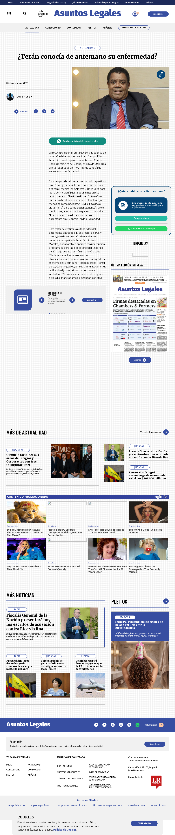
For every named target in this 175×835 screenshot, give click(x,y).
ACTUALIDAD (32, 27)
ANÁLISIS (107, 27)
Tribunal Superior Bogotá (107, 2)
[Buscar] (25, 14)
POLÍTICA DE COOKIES (67, 786)
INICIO (9, 764)
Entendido (144, 823)
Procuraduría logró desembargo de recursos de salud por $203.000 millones (147, 475)
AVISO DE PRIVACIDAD (99, 772)
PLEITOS (92, 27)
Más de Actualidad (26, 432)
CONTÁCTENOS (64, 766)
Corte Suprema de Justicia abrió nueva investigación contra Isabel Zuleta (53, 664)
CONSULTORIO (53, 27)
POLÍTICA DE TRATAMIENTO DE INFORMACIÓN (102, 778)
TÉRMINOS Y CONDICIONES (70, 778)
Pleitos (119, 601)
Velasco (149, 2)
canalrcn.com (136, 805)
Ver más (137, 360)
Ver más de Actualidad (150, 432)
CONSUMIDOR (74, 27)
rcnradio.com (159, 805)
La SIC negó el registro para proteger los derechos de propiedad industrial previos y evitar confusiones (138, 634)
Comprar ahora (141, 218)
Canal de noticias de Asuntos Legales (80, 141)
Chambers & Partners (30, 2)
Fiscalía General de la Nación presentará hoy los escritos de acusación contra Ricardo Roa (149, 454)
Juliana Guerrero (80, 2)
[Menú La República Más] (9, 14)
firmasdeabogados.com (107, 805)
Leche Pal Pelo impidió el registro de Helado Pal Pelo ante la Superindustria (139, 624)
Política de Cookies (64, 829)
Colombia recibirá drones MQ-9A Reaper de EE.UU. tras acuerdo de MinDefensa (89, 664)
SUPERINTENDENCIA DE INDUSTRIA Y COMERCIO (100, 786)
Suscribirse (158, 14)
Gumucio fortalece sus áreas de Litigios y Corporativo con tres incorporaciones (22, 459)
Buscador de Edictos (134, 27)
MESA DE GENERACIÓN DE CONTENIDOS (99, 766)
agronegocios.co (41, 805)
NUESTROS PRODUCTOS (68, 772)
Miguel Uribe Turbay (56, 2)
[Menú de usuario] (135, 14)
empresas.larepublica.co (72, 805)
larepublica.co (16, 805)
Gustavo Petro (132, 2)
